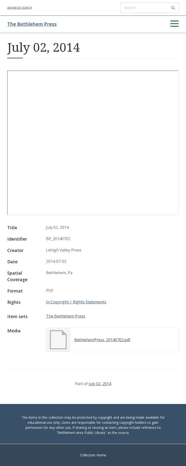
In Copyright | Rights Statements (76, 302)
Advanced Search (19, 7)
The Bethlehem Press (32, 24)
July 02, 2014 (100, 383)
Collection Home (93, 455)
